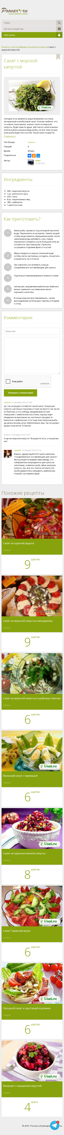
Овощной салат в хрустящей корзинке (26, 1008)
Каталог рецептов (13, 28)
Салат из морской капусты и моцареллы (27, 621)
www (38, 160)
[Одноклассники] (34, 156)
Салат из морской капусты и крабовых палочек (32, 698)
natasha (17, 450)
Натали (7, 402)
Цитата (57, 402)
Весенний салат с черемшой (20, 775)
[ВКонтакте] (29, 156)
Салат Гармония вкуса (16, 931)
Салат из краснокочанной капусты (24, 853)
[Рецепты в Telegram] (54, 1125)
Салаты (31, 142)
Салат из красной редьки (18, 543)
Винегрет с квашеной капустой (22, 1086)
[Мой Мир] (38, 156)
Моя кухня (9, 34)
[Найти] (59, 23)
